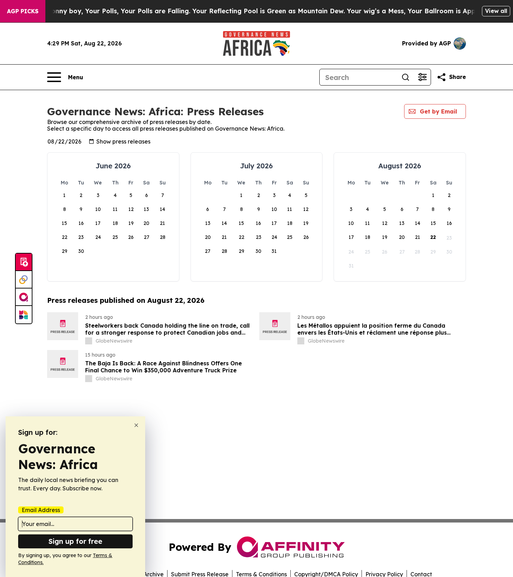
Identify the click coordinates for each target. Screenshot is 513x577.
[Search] (405, 77)
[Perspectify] (24, 279)
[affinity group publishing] (24, 297)
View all (496, 10)
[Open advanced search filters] (422, 77)
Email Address (41, 509)
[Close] (136, 425)
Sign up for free (75, 541)
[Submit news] (24, 262)
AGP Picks (22, 11)
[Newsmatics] (24, 314)
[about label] (88, 340)
